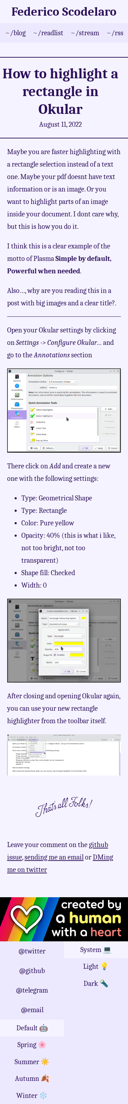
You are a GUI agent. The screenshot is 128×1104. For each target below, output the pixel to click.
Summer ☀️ (32, 1062)
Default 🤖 (32, 1028)
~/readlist (48, 33)
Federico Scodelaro (64, 11)
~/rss (114, 33)
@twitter (32, 951)
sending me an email (54, 857)
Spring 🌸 (32, 1045)
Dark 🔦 (96, 983)
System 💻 (96, 950)
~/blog (15, 33)
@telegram (32, 990)
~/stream (84, 33)
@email (32, 1010)
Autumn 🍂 (32, 1078)
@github (32, 971)
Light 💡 (96, 966)
